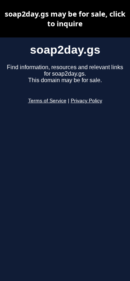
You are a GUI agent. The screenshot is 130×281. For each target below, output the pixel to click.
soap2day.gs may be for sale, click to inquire (65, 18)
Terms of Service (47, 100)
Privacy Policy (86, 100)
